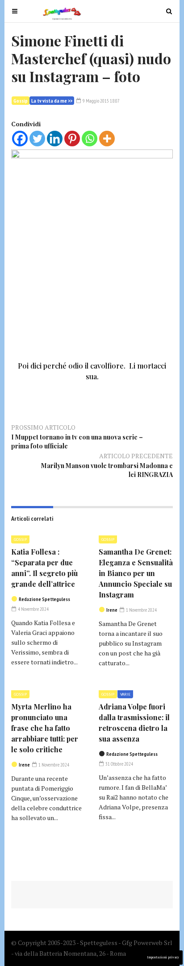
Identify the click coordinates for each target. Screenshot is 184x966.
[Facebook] (20, 138)
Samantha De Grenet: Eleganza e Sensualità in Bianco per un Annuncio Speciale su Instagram (136, 573)
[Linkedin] (55, 138)
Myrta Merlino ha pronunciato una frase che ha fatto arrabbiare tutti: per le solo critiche (44, 728)
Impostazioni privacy (163, 957)
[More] (107, 138)
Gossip (20, 100)
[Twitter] (37, 138)
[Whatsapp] (89, 138)
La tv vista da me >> (51, 100)
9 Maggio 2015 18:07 (101, 101)
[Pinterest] (72, 138)
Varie (125, 694)
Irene (111, 610)
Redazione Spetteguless (44, 599)
